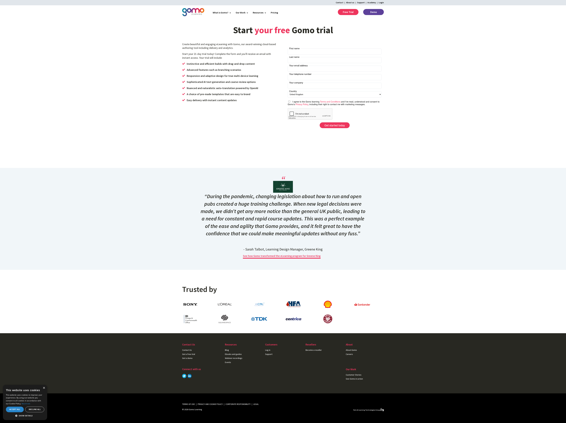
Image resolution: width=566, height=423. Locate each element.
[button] (25, 415)
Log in (267, 350)
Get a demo (187, 358)
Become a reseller (314, 350)
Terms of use (188, 404)
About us (350, 2)
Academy (371, 2)
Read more (26, 404)
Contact (339, 2)
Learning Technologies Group (369, 410)
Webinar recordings (233, 358)
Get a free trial (188, 354)
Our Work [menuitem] (240, 12)
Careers (349, 354)
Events (228, 362)
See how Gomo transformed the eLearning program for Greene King (282, 256)
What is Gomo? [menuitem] (220, 12)
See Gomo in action (354, 378)
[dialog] (25, 402)
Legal (256, 404)
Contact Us (187, 350)
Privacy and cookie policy (210, 404)
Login (381, 2)
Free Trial (348, 12)
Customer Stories (353, 374)
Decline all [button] (35, 409)
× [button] (44, 388)
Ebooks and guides (233, 354)
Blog (227, 350)
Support (361, 2)
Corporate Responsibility (238, 404)
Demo (373, 12)
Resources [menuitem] (258, 12)
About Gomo (351, 350)
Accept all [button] (14, 409)
